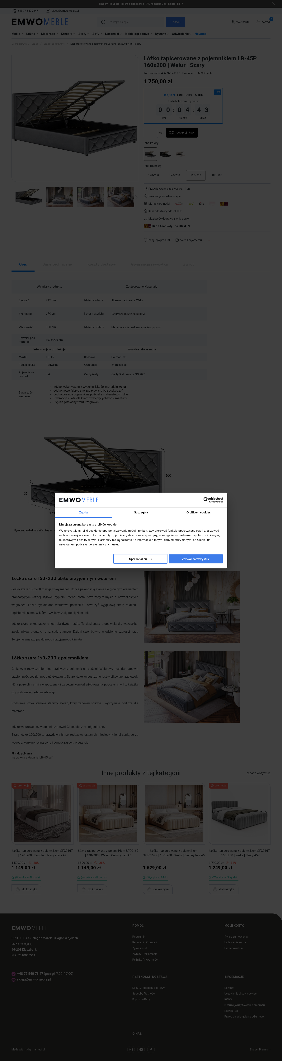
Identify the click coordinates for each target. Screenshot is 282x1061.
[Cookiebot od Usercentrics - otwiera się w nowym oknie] (206, 500)
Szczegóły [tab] (141, 512)
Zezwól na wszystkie (196, 559)
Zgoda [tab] (83, 512)
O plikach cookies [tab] (198, 512)
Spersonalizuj (138, 559)
